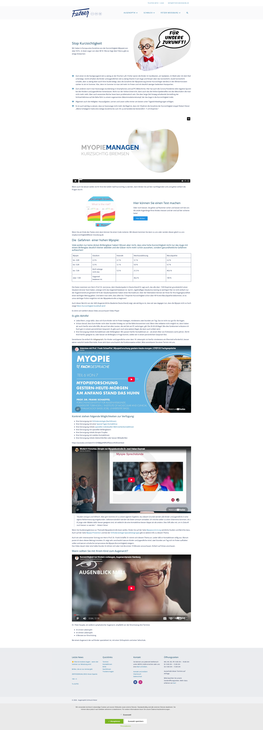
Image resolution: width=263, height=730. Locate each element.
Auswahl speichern (135, 721)
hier (174, 683)
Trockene (106, 671)
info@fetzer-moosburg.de (178, 3)
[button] (187, 12)
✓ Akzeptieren (114, 721)
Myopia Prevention (93, 533)
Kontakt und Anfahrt (140, 672)
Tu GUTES (75, 684)
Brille (104, 667)
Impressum (137, 674)
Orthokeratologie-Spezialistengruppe (125, 533)
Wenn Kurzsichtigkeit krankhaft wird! (91, 306)
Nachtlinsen (107, 669)
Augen (111, 671)
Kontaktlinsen (107, 664)
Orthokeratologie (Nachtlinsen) (104, 421)
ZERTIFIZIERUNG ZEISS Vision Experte (84, 674)
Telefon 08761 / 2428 (156, 3)
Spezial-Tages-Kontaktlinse (107, 424)
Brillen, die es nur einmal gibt (82, 669)
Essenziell (127, 715)
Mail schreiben (142, 667)
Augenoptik (130, 13)
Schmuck (148, 13)
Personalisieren (125, 726)
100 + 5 (74, 679)
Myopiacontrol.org (154, 530)
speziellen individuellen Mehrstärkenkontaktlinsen (114, 427)
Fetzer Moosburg (170, 13)
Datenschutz (137, 676)
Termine (105, 662)
